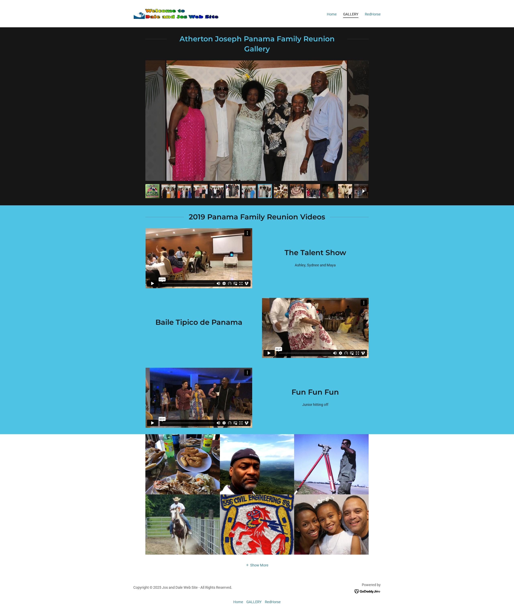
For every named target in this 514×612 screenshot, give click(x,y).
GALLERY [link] (350, 14)
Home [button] (238, 602)
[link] (176, 13)
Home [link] (332, 14)
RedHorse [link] (373, 14)
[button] (257, 565)
